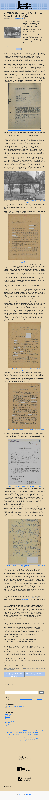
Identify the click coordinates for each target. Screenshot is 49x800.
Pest (7, 737)
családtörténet (8, 732)
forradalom (21, 732)
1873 (13, 730)
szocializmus (37, 737)
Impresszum (7, 786)
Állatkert (22, 740)
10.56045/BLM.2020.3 (11, 46)
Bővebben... (39, 699)
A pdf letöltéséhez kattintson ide (10, 48)
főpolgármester (36, 732)
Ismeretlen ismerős (9, 721)
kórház (20, 734)
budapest (32, 731)
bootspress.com (29, 794)
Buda (25, 731)
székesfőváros (12, 739)
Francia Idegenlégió (28, 732)
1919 (15, 730)
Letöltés (19, 49)
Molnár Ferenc (36, 734)
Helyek (6, 720)
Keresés (7, 690)
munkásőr (42, 668)
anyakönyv (21, 730)
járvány (17, 734)
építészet (31, 740)
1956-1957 (24, 668)
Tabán (16, 739)
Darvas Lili (13, 732)
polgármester (11, 737)
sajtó (31, 737)
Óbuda (26, 740)
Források (7, 718)
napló (40, 734)
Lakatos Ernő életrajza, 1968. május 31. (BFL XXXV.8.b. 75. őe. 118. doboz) (24, 130)
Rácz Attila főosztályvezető (10, 594)
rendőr (12, 669)
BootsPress (21, 794)
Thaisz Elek (27, 739)
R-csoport (8, 669)
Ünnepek (7, 725)
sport (34, 737)
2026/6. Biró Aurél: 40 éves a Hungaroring (14, 706)
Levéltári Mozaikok (18, 18)
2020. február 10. (31, 668)
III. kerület (37, 668)
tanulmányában (25, 599)
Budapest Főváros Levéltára (26, 699)
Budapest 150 (8, 714)
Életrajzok (7, 715)
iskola (14, 734)
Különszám (23, 734)
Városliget (7, 740)
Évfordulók (7, 717)
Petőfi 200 (7, 722)
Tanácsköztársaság (21, 739)
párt (5, 669)
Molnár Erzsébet (30, 734)
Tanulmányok (12, 668)
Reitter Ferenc (22, 737)
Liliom (26, 734)
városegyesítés (34, 739)
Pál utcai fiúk (16, 737)
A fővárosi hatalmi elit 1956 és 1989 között (32, 597)
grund (12, 734)
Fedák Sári (16, 732)
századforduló (7, 739)
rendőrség (27, 737)
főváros (7, 734)
